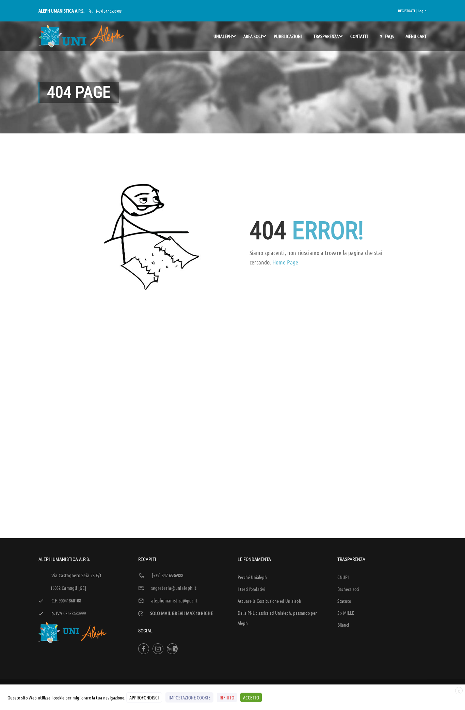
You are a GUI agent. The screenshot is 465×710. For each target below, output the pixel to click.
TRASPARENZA (326, 36)
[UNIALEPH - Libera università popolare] (81, 36)
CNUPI (343, 577)
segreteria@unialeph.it (173, 588)
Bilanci (343, 625)
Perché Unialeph (252, 577)
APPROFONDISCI (144, 697)
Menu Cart (416, 36)
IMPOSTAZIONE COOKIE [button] (189, 697)
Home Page (285, 262)
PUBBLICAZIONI (288, 36)
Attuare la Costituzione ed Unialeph (269, 601)
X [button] (459, 691)
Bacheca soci (348, 589)
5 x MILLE (345, 613)
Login (422, 10)
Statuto (344, 601)
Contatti (359, 36)
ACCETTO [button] (251, 697)
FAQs (389, 36)
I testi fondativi (251, 589)
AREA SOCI (252, 36)
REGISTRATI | (407, 10)
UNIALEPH (222, 36)
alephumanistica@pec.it (174, 600)
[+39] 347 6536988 (109, 11)
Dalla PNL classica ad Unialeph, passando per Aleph (277, 618)
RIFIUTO (227, 697)
